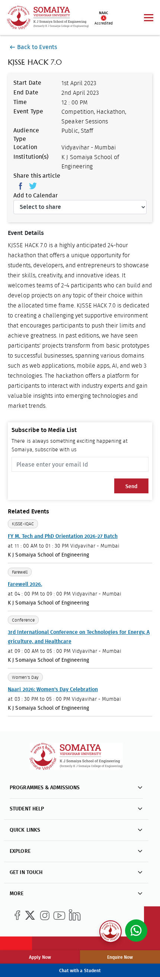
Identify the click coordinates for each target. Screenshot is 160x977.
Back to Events (37, 47)
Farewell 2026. (25, 584)
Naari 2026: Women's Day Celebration (52, 689)
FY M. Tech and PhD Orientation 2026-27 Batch (62, 536)
